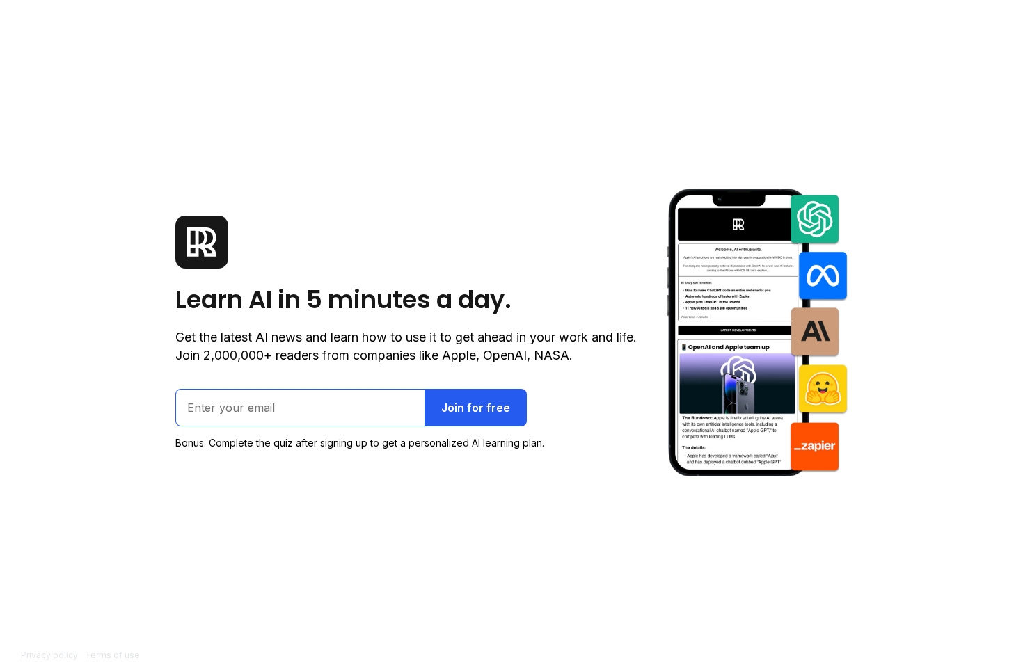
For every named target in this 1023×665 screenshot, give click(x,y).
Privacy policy (49, 655)
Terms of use (112, 655)
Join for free (475, 408)
